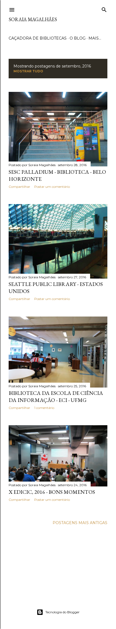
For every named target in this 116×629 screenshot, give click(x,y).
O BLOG (78, 38)
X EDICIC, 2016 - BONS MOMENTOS (52, 491)
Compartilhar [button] (19, 187)
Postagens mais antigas (80, 522)
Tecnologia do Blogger (62, 612)
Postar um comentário (52, 187)
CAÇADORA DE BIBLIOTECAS (38, 38)
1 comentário (44, 408)
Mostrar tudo (28, 71)
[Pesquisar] (104, 8)
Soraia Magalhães (33, 19)
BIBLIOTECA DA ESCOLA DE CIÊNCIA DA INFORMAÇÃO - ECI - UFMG (56, 396)
